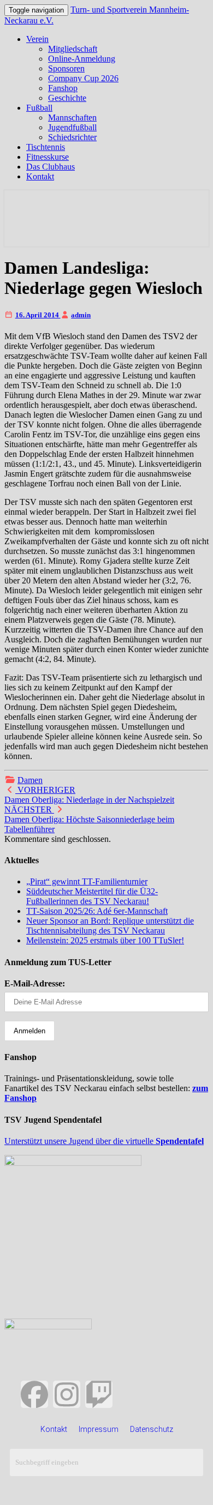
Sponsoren (66, 68)
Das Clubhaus (50, 166)
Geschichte (67, 98)
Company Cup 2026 (83, 78)
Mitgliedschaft (72, 48)
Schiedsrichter (72, 137)
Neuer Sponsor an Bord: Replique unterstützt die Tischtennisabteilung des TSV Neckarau (110, 925)
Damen (30, 780)
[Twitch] (99, 1394)
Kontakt (40, 176)
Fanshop (63, 88)
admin (81, 315)
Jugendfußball (72, 127)
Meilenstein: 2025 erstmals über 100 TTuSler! (105, 940)
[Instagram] (66, 1394)
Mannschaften (72, 117)
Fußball (39, 107)
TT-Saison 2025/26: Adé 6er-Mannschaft (97, 911)
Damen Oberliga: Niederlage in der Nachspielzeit (89, 794)
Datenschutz (151, 1429)
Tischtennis (45, 147)
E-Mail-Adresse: (34, 983)
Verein (37, 39)
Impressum (99, 1429)
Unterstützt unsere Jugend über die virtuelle (104, 1141)
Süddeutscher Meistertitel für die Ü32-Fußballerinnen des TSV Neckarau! (92, 896)
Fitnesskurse (47, 156)
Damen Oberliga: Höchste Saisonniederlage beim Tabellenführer (89, 819)
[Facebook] (34, 1394)
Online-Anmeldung (81, 58)
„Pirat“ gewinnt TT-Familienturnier (86, 881)
